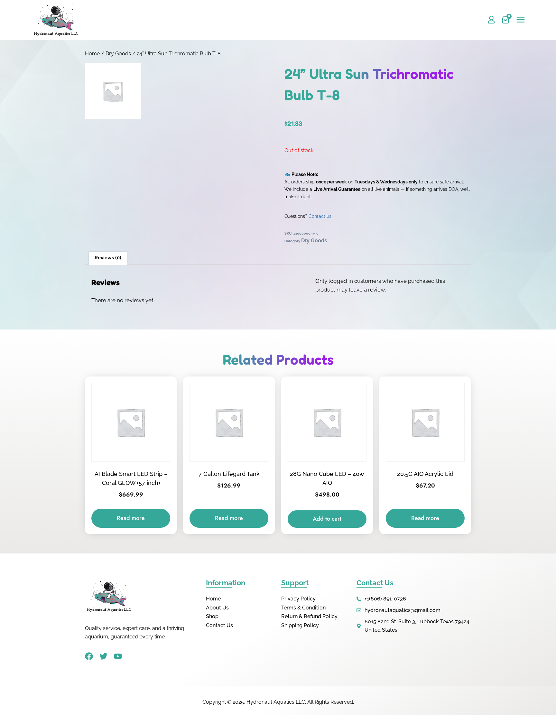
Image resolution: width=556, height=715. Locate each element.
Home (92, 54)
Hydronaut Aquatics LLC (275, 702)
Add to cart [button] (327, 519)
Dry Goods (118, 54)
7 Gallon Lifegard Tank (229, 473)
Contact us (320, 216)
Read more (131, 518)
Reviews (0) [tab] (108, 258)
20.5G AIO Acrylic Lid (425, 473)
